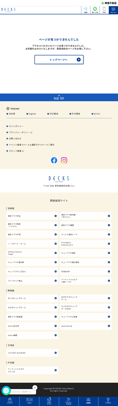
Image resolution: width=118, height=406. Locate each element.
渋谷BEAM (65, 271)
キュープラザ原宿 (68, 253)
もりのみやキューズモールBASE (69, 307)
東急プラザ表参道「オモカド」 (68, 215)
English (32, 113)
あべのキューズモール (17, 298)
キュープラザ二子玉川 (17, 271)
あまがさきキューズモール (69, 298)
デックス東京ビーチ (69, 234)
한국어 (97, 113)
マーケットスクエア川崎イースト (69, 280)
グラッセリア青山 (15, 280)
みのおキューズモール (17, 307)
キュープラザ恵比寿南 (70, 262)
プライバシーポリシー (19, 132)
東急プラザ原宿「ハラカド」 (14, 225)
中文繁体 (54, 113)
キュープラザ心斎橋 (69, 316)
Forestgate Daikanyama (67, 243)
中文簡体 (76, 113)
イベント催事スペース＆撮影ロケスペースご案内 (31, 144)
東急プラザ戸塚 (14, 234)
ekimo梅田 (12, 335)
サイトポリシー (16, 126)
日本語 (12, 113)
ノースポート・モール (17, 243)
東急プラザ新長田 (15, 316)
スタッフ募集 (15, 150)
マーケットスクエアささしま (16, 370)
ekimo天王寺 (13, 326)
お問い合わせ (15, 138)
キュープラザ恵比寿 (16, 262)
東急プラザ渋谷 (14, 216)
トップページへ (58, 59)
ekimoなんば (66, 326)
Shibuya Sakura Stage (15, 252)
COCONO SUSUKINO (17, 353)
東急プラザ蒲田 (67, 225)
